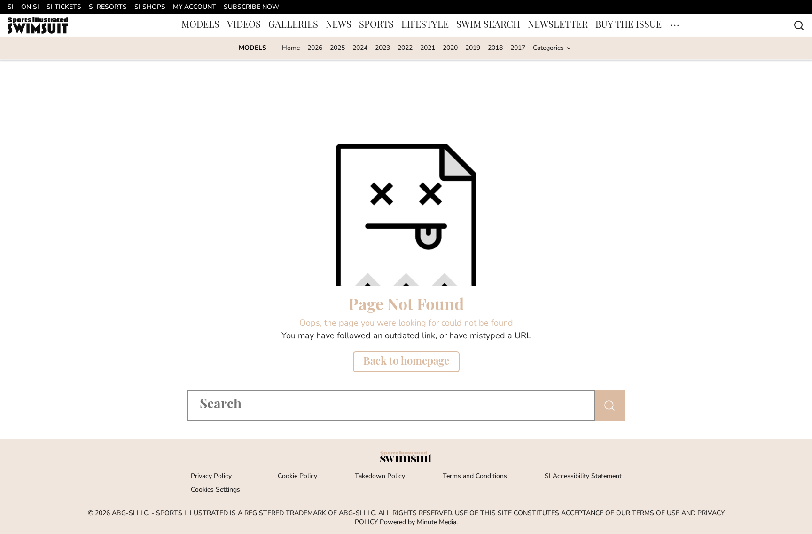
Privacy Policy (211, 476)
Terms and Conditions (475, 476)
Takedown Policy (380, 476)
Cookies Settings (215, 490)
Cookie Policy (297, 476)
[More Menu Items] (674, 25)
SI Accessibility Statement (583, 476)
